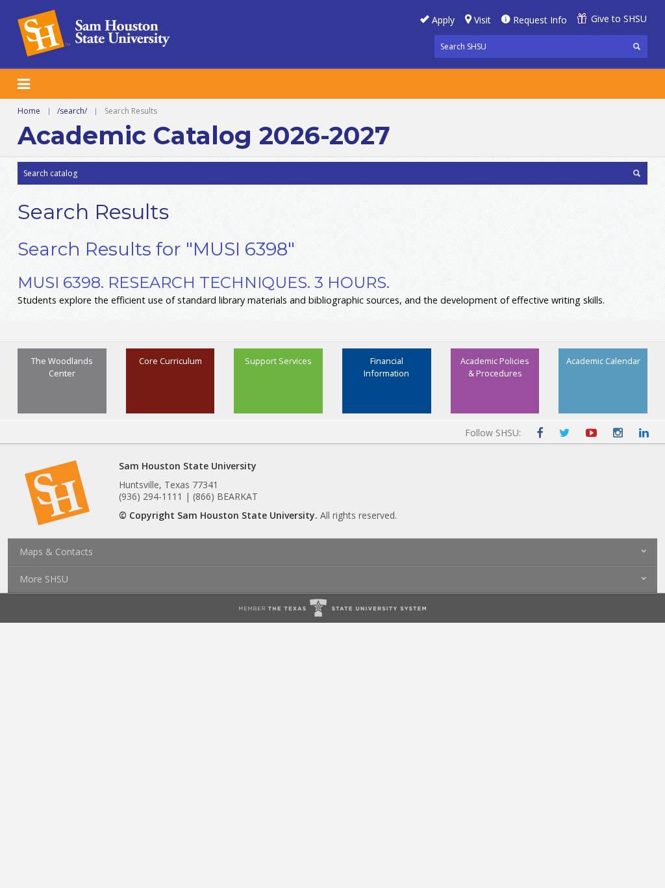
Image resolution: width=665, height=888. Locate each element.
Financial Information (386, 367)
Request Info (540, 20)
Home (29, 110)
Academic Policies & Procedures (494, 367)
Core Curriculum (170, 361)
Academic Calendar (603, 361)
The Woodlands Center (62, 367)
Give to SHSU (619, 18)
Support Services (278, 361)
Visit (482, 20)
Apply (443, 20)
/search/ (72, 110)
